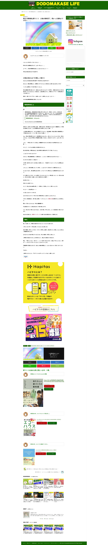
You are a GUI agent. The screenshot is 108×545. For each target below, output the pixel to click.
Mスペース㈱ (58, 8)
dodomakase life (72, 543)
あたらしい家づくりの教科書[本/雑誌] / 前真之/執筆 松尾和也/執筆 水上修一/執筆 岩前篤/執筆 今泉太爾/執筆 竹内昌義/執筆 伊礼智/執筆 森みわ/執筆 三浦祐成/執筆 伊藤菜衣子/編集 (54, 380)
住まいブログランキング (70, 32)
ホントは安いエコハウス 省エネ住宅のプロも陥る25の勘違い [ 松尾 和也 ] (49, 419)
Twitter (42, 518)
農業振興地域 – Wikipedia (32, 118)
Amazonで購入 (52, 423)
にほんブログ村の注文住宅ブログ (49, 8)
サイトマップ (69, 8)
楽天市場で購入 (49, 386)
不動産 (53, 345)
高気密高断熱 (34, 345)
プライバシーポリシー (54, 543)
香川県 (39, 345)
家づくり (33, 8)
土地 (29, 345)
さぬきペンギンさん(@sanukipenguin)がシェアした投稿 (76, 63)
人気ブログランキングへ (70, 30)
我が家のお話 (40, 8)
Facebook (46, 518)
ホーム (64, 8)
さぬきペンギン (34, 512)
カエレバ (40, 451)
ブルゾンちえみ (44, 345)
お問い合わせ (75, 8)
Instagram (52, 518)
